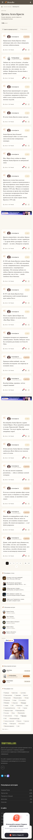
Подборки (6, 692)
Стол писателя (23, 700)
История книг (7, 700)
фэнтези (26, 695)
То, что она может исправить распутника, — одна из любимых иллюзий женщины (16, 473)
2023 (19, 708)
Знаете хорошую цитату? (10, 29)
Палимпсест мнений (7, 796)
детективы (23, 692)
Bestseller (10, 2)
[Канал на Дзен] (5, 775)
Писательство (21, 713)
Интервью (6, 703)
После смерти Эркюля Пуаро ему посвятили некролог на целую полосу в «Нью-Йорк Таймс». (15, 318)
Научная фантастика (20, 710)
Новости (19, 721)
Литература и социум (8, 710)
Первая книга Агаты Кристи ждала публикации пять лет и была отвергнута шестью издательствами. (16, 43)
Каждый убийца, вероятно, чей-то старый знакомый (14, 384)
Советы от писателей (9, 721)
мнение (25, 708)
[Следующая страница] (16, 566)
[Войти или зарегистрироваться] (30, 2)
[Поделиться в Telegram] (28, 50)
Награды (23, 703)
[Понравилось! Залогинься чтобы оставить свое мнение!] (22, 50)
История (27, 697)
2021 (18, 726)
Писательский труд (14, 718)
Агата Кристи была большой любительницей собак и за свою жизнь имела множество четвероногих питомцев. (15, 137)
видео (27, 705)
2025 (13, 705)
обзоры (14, 700)
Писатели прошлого (9, 726)
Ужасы (16, 715)
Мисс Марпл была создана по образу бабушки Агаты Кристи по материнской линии (16, 160)
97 (29, 563)
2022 (5, 718)
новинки (6, 705)
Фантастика (4, 793)
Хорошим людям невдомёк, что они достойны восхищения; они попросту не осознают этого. (15, 363)
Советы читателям (8, 715)
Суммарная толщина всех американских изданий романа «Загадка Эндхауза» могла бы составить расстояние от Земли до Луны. (16, 340)
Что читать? (22, 723)
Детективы (4, 799)
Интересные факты (18, 697)
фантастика (15, 692)
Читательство (19, 705)
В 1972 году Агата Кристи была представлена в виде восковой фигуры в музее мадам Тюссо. (15, 296)
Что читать (6, 713)
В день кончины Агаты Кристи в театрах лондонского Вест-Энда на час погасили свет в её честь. (16, 451)
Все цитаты (24, 29)
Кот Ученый (11, 50)
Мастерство (13, 723)
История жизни (7, 697)
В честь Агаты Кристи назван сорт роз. (16, 117)
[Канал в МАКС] (8, 775)
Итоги (13, 713)
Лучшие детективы (8, 695)
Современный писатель (9, 708)
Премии (23, 716)
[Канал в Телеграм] (2, 775)
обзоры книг (15, 702)
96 (25, 563)
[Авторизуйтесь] (26, 50)
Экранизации (18, 695)
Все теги (4, 729)
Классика (3, 802)
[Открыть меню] (2, 2)
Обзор (5, 723)
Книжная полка (5, 790)
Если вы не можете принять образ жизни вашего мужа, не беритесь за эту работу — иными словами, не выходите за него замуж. (16, 495)
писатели (27, 721)
